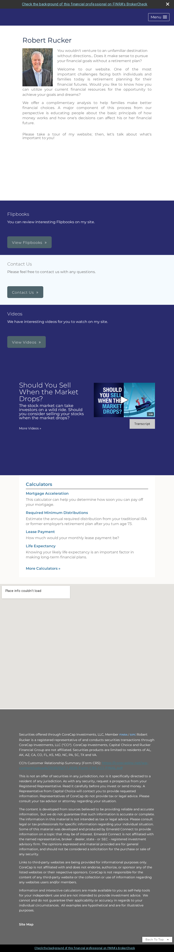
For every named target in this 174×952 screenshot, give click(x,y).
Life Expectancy (41, 546)
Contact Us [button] (23, 292)
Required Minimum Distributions (57, 513)
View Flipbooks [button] (27, 242)
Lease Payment (40, 532)
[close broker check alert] (167, 4)
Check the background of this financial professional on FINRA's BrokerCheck (84, 4)
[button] (158, 17)
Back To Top (155, 939)
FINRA (123, 734)
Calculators (39, 484)
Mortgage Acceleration (47, 493)
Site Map (26, 924)
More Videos (30, 428)
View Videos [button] (24, 342)
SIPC (133, 734)
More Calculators (43, 568)
